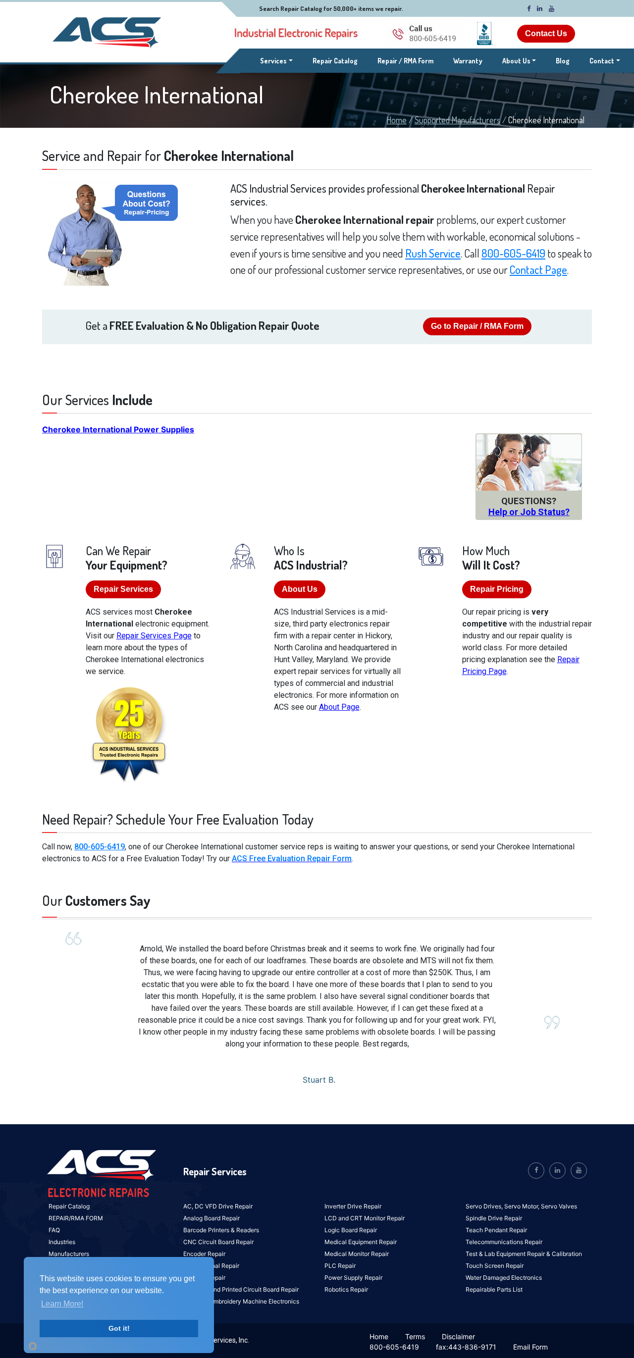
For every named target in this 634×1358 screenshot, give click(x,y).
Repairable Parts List (494, 1289)
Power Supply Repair (353, 1277)
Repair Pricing (497, 589)
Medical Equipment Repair (360, 1242)
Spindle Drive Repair (494, 1218)
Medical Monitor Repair (356, 1253)
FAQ (54, 1230)
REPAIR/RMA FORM (76, 1218)
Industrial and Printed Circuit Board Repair (241, 1289)
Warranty (467, 60)
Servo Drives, (485, 1206)
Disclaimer (458, 1336)
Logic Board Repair (350, 1230)
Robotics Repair (346, 1289)
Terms (415, 1336)
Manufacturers (69, 1253)
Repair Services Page (154, 635)
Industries (62, 1242)
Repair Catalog (335, 60)
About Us (516, 60)
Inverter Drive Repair (352, 1206)
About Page (339, 707)
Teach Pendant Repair (496, 1230)
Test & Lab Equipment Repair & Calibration (524, 1253)
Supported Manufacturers (457, 119)
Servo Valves (559, 1206)
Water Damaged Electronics (504, 1277)
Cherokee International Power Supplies (118, 429)
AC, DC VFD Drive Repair (218, 1206)
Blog (563, 60)
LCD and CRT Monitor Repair (364, 1218)
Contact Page (538, 269)
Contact (601, 60)
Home (397, 119)
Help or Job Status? (529, 512)
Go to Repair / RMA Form (477, 326)
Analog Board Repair (211, 1218)
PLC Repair (340, 1265)
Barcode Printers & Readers (221, 1230)
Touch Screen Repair (495, 1265)
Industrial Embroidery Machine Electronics (241, 1301)
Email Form (530, 1347)
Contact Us (546, 33)
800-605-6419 (513, 253)
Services (276, 60)
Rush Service (433, 253)
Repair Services (123, 589)
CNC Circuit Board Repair (218, 1242)
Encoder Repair (204, 1253)
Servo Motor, (522, 1206)
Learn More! (62, 1304)
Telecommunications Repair (504, 1242)
